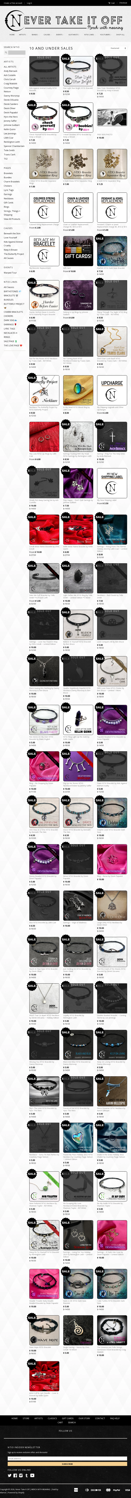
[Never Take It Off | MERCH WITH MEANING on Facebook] (15, 1476)
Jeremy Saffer (10, 120)
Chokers (8, 185)
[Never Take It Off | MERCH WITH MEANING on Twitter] (10, 1476)
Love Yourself (10, 237)
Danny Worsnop (12, 95)
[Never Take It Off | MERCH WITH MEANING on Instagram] (21, 1476)
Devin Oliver (9, 108)
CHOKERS (8, 316)
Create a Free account (13, 3)
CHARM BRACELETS (13, 312)
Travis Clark (9, 154)
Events (59, 35)
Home (12, 35)
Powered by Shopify (16, 1492)
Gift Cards (8, 202)
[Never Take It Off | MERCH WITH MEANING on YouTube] (32, 1476)
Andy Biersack (10, 71)
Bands (35, 35)
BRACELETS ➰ (11, 295)
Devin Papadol (11, 112)
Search (72, 1422)
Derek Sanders (11, 104)
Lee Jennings (10, 133)
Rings (6, 206)
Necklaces (8, 198)
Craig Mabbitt (10, 83)
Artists (22, 35)
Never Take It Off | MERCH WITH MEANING (32, 1489)
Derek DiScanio (11, 99)
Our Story (84, 1418)
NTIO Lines (89, 35)
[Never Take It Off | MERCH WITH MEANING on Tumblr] (27, 1476)
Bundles (8, 177)
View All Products (12, 219)
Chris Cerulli (9, 79)
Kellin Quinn (9, 129)
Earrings (8, 194)
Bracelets (8, 173)
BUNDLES (8, 299)
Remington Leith (12, 141)
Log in (29, 3)
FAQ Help (115, 1418)
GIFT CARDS (68, 1418)
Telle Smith (9, 150)
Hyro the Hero (11, 116)
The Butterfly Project (14, 254)
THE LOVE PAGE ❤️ (13, 345)
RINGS (7, 337)
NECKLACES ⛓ (10, 333)
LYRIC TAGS (9, 328)
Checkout (123, 3)
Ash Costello (10, 75)
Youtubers (105, 35)
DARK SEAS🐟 (10, 320)
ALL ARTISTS (10, 66)
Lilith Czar (8, 137)
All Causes (9, 258)
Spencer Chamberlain (14, 146)
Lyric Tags (9, 190)
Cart (113, 3)
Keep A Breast (10, 249)
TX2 (6, 158)
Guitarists (74, 35)
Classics (52, 1418)
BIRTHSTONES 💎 (12, 291)
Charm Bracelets (12, 181)
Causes (47, 35)
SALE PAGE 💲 (10, 341)
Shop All (120, 35)
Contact (100, 1418)
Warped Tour (10, 272)
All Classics (9, 287)
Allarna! (3, 1492)
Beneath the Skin (12, 233)
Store (26, 1418)
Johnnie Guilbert (12, 125)
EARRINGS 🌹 (10, 324)
